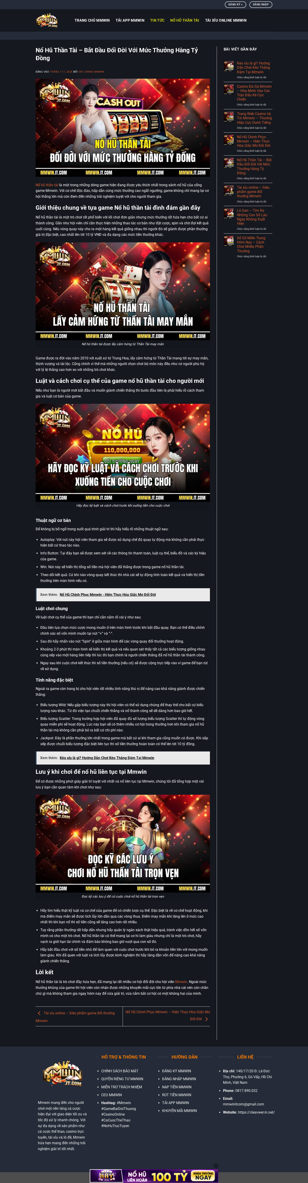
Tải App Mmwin (130, 20)
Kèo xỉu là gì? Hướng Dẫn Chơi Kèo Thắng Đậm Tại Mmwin (253, 67)
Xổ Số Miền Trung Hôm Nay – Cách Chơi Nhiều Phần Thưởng (251, 244)
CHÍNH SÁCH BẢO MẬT (119, 1071)
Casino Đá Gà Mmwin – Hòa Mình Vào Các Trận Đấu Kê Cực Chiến (254, 93)
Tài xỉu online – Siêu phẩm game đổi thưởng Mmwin (253, 191)
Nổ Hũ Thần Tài (184, 20)
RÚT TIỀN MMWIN (176, 1095)
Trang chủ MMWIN (92, 20)
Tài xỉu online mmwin (225, 20)
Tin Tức (157, 20)
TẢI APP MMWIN (175, 1103)
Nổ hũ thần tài (47, 185)
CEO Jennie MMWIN (91, 71)
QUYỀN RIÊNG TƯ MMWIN (122, 1079)
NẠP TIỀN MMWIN (176, 1087)
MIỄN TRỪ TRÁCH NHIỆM (121, 1087)
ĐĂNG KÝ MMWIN (176, 1071)
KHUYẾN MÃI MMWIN (179, 1111)
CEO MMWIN (111, 1095)
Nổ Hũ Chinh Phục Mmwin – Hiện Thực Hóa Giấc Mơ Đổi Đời (253, 141)
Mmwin (181, 982)
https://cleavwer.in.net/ (256, 1112)
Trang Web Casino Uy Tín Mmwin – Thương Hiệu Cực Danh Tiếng (254, 118)
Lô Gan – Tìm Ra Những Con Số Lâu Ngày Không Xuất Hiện (252, 217)
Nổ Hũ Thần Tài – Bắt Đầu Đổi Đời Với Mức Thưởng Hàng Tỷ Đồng (254, 166)
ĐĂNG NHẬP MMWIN (179, 1079)
